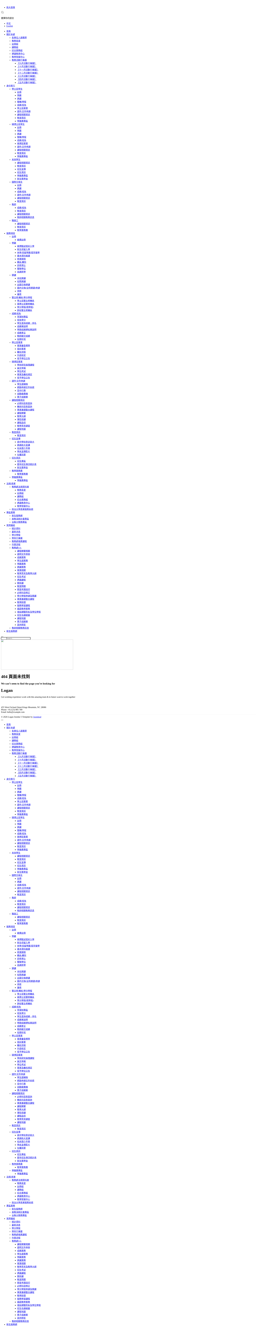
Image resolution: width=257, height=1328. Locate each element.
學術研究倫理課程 (25, 365)
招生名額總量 (23, 615)
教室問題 (21, 586)
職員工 (15, 220)
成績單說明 (22, 326)
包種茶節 (21, 455)
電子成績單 (22, 397)
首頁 (8, 31)
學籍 (19, 95)
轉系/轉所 (21, 262)
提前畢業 (21, 349)
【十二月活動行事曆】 (28, 73)
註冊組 (15, 44)
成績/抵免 (21, 105)
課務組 (15, 47)
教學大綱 (21, 416)
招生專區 (21, 461)
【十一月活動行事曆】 (28, 70)
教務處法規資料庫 (20, 487)
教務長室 (16, 41)
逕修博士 (21, 265)
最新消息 (16, 532)
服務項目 (10, 233)
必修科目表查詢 (24, 403)
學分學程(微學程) (25, 307)
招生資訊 (21, 172)
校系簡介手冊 (23, 448)
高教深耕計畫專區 (20, 519)
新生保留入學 (23, 249)
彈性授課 (21, 419)
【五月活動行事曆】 (26, 82)
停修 (19, 291)
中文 (8, 23)
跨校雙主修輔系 (24, 310)
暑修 (19, 294)
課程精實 (21, 413)
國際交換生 (17, 182)
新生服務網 (17, 516)
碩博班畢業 (22, 143)
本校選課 (21, 278)
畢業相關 (21, 570)
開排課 (20, 583)
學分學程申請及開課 (26, 596)
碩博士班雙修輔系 (25, 304)
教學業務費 (22, 230)
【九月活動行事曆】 (26, 63)
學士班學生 (17, 89)
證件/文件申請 (24, 111)
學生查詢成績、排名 (26, 323)
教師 (14, 204)
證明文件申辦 (23, 554)
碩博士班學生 (18, 124)
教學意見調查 (23, 426)
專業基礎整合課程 (25, 410)
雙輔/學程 (21, 102)
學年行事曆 (17, 538)
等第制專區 (22, 317)
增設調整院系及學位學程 (29, 612)
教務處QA (16, 548)
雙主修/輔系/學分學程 (22, 297)
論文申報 (21, 368)
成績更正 (21, 333)
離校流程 (21, 352)
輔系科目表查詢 (24, 406)
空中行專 (21, 390)
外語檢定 (21, 355)
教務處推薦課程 (19, 541)
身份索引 (10, 86)
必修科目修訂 (23, 593)
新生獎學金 (22, 179)
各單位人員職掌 (19, 37)
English (9, 26)
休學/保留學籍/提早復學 (28, 252)
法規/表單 (11, 483)
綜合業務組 (17, 50)
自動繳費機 (22, 394)
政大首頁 (10, 7)
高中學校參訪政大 (25, 442)
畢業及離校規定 (24, 374)
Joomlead (37, 717)
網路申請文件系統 (25, 387)
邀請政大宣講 (23, 445)
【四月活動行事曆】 (26, 79)
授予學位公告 (23, 358)
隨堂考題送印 (23, 589)
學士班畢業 (22, 108)
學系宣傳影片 (23, 451)
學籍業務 (21, 564)
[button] (2, 13)
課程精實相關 (23, 551)
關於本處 (10, 34)
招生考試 (21, 577)
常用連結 (10, 525)
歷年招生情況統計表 (26, 464)
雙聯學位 (21, 268)
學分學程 (16, 535)
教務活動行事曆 (19, 60)
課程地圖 (21, 429)
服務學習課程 (23, 605)
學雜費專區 (22, 121)
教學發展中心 (18, 57)
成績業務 (21, 557)
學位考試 (21, 371)
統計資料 (16, 528)
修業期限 (21, 259)
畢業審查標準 (23, 345)
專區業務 (10, 512)
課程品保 (21, 423)
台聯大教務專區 (19, 522)
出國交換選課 (23, 285)
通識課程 (21, 580)
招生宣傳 (21, 169)
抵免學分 (21, 320)
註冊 (19, 92)
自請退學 (21, 272)
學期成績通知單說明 (26, 329)
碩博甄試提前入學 (25, 246)
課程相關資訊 (23, 114)
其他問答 (21, 625)
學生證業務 (22, 560)
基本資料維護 (23, 256)
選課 (19, 98)
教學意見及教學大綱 (26, 573)
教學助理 (21, 602)
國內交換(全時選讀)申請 (28, 288)
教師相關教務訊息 (25, 217)
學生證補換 (22, 384)
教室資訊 (21, 118)
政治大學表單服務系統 (22, 509)
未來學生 (16, 159)
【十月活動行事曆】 (26, 66)
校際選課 (21, 281)
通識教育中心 (18, 54)
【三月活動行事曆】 (26, 76)
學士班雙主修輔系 (25, 301)
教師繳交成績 (23, 336)
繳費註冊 (21, 240)
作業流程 (16, 544)
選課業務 (21, 567)
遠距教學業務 (23, 609)
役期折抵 (21, 339)
